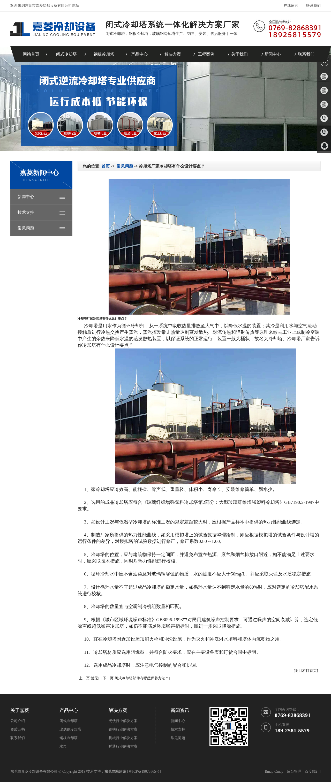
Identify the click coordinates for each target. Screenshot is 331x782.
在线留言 (291, 5)
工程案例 (206, 54)
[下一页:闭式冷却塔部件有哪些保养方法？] (135, 678)
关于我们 (239, 54)
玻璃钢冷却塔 (70, 729)
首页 (106, 166)
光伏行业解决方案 (123, 721)
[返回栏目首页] (306, 671)
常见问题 (26, 228)
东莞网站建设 (115, 771)
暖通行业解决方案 (123, 746)
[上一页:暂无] (88, 678)
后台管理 (294, 771)
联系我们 (313, 5)
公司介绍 (17, 721)
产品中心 (139, 54)
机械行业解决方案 (123, 738)
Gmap (278, 771)
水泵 (63, 746)
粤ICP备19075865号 (144, 771)
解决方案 (172, 54)
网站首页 (31, 54)
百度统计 (312, 771)
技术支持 (26, 212)
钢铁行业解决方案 (123, 729)
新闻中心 (273, 54)
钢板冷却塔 (104, 54)
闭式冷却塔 (66, 54)
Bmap (269, 771)
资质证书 (17, 729)
